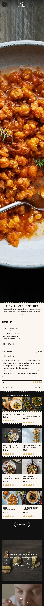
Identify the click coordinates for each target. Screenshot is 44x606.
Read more (22, 566)
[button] (4, 4)
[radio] (33, 382)
